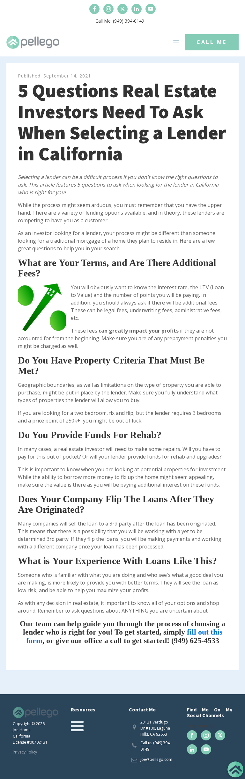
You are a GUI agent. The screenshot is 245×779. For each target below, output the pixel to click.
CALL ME (212, 42)
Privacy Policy (25, 752)
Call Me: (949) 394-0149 (119, 21)
